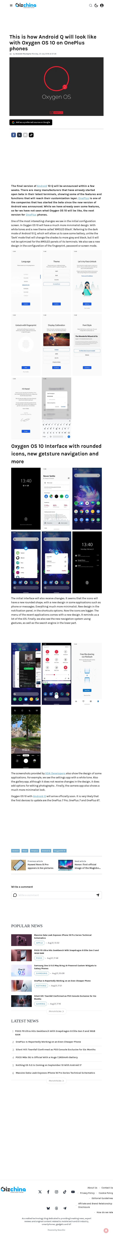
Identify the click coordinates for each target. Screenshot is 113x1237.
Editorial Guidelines (102, 1198)
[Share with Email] (25, 135)
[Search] (90, 5)
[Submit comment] (97, 895)
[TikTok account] (65, 1192)
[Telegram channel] (65, 1208)
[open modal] (102, 5)
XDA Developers (55, 773)
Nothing (41, 985)
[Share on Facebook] (13, 135)
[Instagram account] (56, 1192)
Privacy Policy (87, 1193)
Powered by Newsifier (56, 1230)
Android (42, 186)
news (25, 851)
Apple (39, 942)
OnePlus (83, 198)
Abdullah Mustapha (23, 54)
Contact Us (107, 1187)
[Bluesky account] (48, 1208)
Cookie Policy (106, 1193)
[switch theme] (96, 5)
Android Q (39, 796)
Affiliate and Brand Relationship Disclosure (95, 1205)
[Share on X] (19, 135)
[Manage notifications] (106, 1230)
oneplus (34, 851)
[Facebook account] (48, 1192)
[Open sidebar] (11, 5)
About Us (92, 1187)
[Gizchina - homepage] (26, 5)
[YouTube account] (73, 1192)
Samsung (41, 973)
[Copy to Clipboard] (31, 135)
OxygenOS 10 (59, 851)
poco (39, 958)
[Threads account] (56, 1208)
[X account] (40, 1192)
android (15, 851)
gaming (40, 1003)
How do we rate (105, 1212)
